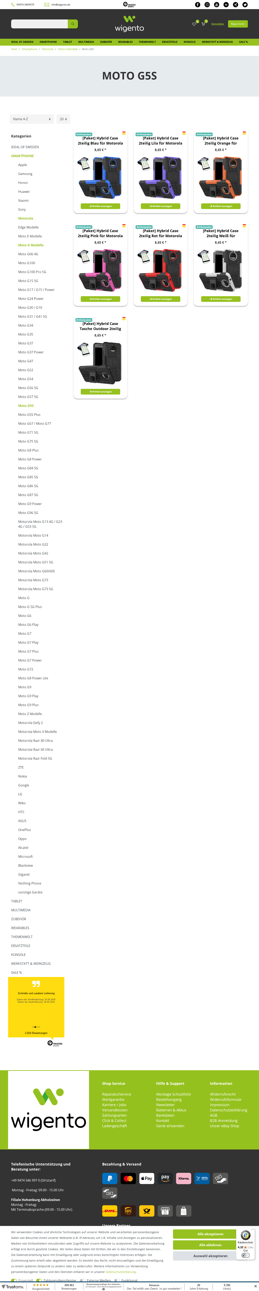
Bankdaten (165, 1115)
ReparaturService (116, 1094)
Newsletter (165, 1104)
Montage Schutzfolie (173, 1094)
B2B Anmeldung (224, 1120)
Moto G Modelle (68, 49)
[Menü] (252, 1230)
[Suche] (73, 23)
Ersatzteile (169, 42)
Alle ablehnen (210, 1245)
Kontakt (162, 1120)
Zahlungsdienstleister (60, 1280)
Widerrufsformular (226, 1099)
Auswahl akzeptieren (210, 1256)
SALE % (243, 42)
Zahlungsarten (114, 1115)
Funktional (129, 1280)
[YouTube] (216, 4)
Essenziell (25, 1280)
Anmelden (217, 24)
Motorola (47, 49)
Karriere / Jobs (114, 1104)
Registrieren (238, 24)
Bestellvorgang (169, 1099)
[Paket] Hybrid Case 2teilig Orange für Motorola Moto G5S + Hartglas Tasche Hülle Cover (221, 141)
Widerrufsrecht (223, 1094)
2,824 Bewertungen (36, 1033)
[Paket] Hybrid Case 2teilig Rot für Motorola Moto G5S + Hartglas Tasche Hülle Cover (160, 233)
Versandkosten (114, 1110)
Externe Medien (99, 1280)
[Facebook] (197, 4)
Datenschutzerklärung (228, 1110)
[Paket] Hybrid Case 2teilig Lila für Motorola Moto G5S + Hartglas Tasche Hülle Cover (160, 141)
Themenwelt (147, 42)
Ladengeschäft (114, 1125)
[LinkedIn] (226, 4)
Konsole (190, 42)
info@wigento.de (60, 4)
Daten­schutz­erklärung (121, 1272)
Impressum (219, 1104)
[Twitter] (245, 4)
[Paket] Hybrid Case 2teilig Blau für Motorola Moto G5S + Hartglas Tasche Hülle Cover (100, 141)
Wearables (125, 42)
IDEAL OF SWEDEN (22, 42)
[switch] (246, 1255)
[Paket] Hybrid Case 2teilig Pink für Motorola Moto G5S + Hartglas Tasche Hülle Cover (100, 233)
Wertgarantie (113, 1099)
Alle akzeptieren (210, 1234)
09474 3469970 (25, 4)
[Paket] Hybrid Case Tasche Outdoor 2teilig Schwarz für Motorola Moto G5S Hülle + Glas (100, 326)
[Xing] (235, 4)
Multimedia (86, 42)
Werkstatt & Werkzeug (217, 42)
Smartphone (48, 42)
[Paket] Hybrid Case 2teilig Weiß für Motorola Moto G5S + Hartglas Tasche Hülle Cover (221, 233)
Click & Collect (114, 1120)
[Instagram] (207, 4)
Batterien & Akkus (171, 1110)
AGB (213, 1115)
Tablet (67, 42)
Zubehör (106, 42)
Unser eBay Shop (224, 1125)
